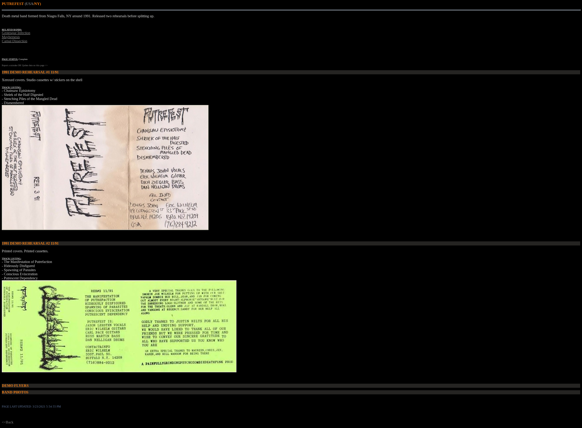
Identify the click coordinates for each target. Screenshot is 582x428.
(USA (29, 4)
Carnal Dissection (14, 41)
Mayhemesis (11, 37)
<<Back (7, 422)
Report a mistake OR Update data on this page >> (25, 65)
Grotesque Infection (16, 33)
